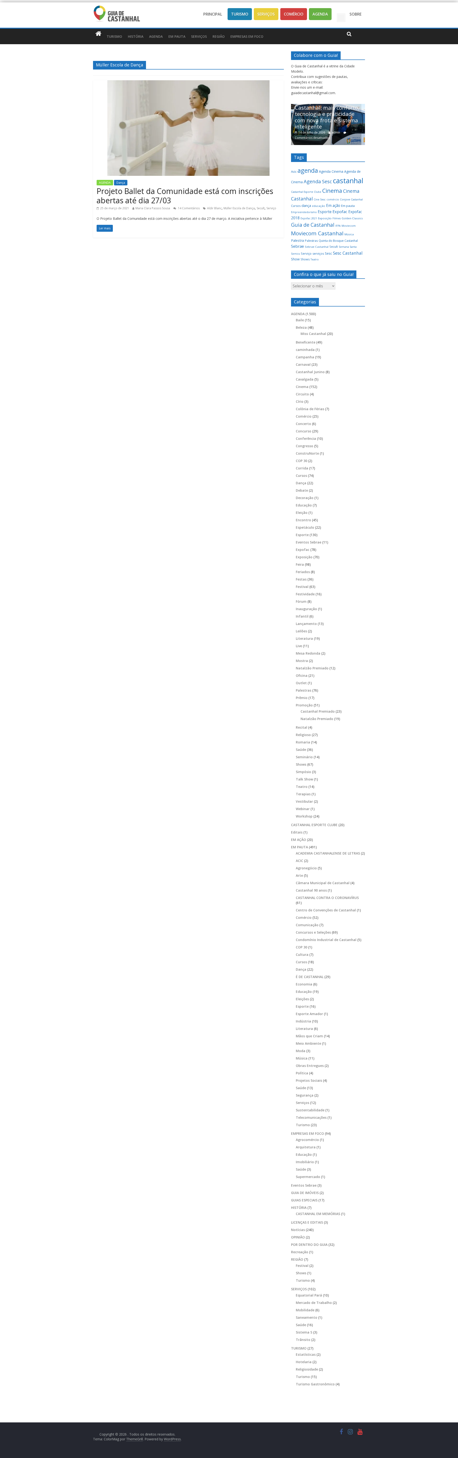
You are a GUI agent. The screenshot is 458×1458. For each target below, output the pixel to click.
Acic (294, 171)
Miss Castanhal (313, 333)
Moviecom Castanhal (317, 233)
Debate (302, 490)
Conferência (306, 438)
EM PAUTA (176, 36)
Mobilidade (305, 1310)
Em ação (333, 205)
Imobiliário (305, 1162)
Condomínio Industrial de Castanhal (326, 939)
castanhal (348, 180)
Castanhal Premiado (318, 711)
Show (295, 259)
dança (306, 205)
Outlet (301, 683)
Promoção (304, 705)
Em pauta (348, 206)
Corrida (302, 468)
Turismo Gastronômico (315, 1384)
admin (332, 132)
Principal (212, 14)
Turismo (239, 14)
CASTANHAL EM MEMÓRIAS (318, 1213)
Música (349, 234)
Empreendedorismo (304, 212)
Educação (304, 505)
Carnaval (303, 364)
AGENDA (156, 36)
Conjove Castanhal (351, 199)
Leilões (301, 631)
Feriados (303, 572)
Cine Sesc (320, 199)
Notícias (298, 1229)
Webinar (303, 809)
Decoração (304, 497)
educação (318, 206)
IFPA (338, 225)
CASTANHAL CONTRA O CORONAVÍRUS (327, 897)
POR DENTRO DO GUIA (309, 1244)
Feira (300, 564)
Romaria (303, 742)
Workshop (304, 816)
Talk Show (304, 779)
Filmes (337, 218)
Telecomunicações (311, 1117)
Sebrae (297, 246)
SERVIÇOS (199, 36)
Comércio (293, 14)
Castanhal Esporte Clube (306, 192)
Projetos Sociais (309, 1080)
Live (299, 646)
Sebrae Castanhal (316, 246)
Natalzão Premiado (312, 668)
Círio (299, 401)
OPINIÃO (298, 1237)
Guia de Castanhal (312, 224)
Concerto (303, 423)
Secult (261, 208)
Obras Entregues (310, 1065)
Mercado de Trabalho (314, 1302)
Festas (301, 579)
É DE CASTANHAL (309, 976)
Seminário (304, 757)
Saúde (301, 749)
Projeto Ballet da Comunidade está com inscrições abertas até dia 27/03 (185, 195)
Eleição (301, 512)
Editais (296, 832)
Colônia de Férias (310, 409)
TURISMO (114, 36)
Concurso (303, 431)
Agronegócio (306, 868)
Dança (120, 183)
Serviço (271, 208)
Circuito (302, 394)
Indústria (303, 1021)
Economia (304, 984)
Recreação (299, 1252)
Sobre (355, 14)
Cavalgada (304, 379)
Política (302, 1073)
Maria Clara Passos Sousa (152, 208)
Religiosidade (307, 1369)
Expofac (340, 211)
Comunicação (307, 925)
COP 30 (301, 460)
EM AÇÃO (298, 839)
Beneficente (305, 342)
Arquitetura (306, 1147)
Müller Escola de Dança (239, 208)
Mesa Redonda (308, 653)
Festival (302, 586)
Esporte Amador (309, 1013)
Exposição (325, 218)
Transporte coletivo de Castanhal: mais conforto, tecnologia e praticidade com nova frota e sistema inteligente (323, 114)
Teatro (315, 259)
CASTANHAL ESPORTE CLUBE (314, 825)
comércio (333, 199)
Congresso (304, 446)
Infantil (302, 616)
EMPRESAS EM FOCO (246, 36)
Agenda (320, 14)
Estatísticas (306, 1354)
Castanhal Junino (310, 372)
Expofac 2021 (309, 218)
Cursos (296, 206)
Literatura (304, 638)
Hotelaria (304, 1362)
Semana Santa (348, 246)
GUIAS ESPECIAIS (304, 1200)
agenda (307, 170)
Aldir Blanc (214, 208)
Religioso (303, 734)
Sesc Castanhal (348, 253)
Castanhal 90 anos (311, 890)
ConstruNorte (307, 453)
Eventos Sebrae (308, 542)
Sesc (328, 253)
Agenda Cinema (331, 171)
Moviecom (349, 225)
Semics (295, 253)
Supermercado (308, 1176)
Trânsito (303, 1339)
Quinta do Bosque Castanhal (338, 241)
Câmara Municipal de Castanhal (322, 883)
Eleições (302, 999)
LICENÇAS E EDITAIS (307, 1222)
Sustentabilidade (310, 1110)
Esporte (325, 211)
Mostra (302, 660)
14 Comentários (188, 208)
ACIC (299, 860)
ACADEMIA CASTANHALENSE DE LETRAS (328, 853)
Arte (299, 875)
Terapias (303, 794)
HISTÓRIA (135, 36)
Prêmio (301, 697)
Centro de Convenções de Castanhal (326, 910)
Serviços (266, 14)
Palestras (311, 241)
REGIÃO (219, 36)
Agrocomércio (307, 1139)
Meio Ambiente (308, 1043)
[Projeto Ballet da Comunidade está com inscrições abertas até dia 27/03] (188, 83)
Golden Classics (352, 218)
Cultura (302, 954)
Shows (305, 259)
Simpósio (303, 771)
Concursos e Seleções (313, 932)
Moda (300, 1051)
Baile (300, 320)
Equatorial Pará (309, 1295)
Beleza (301, 327)
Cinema (332, 190)
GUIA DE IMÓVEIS (305, 1192)
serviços (318, 254)
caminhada (305, 349)
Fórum (301, 601)
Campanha (305, 357)
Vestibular (304, 801)
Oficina (301, 675)
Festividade (305, 594)
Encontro (303, 520)
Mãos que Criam (309, 1036)
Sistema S (304, 1332)
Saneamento (306, 1317)
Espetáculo (305, 527)
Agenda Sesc (318, 181)
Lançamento (306, 623)
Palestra (297, 240)
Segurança (304, 1095)
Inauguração (306, 609)
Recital (301, 727)
